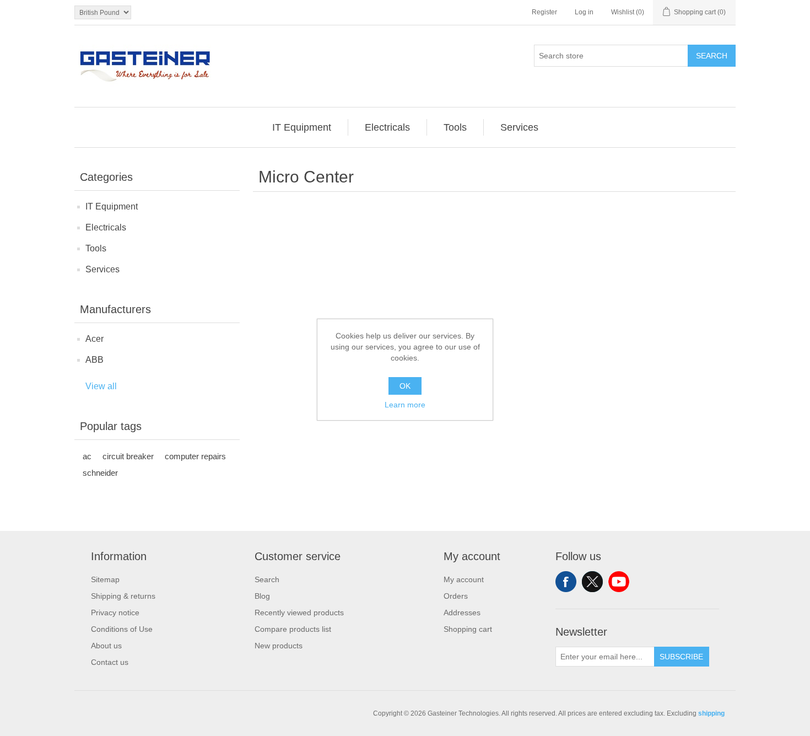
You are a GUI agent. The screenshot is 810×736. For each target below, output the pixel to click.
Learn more (405, 404)
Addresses (462, 612)
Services (102, 269)
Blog (262, 596)
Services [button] (519, 127)
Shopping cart (468, 629)
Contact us (109, 662)
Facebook (565, 581)
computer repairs (195, 456)
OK (405, 386)
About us (106, 645)
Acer (94, 338)
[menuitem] (302, 127)
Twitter (592, 581)
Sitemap (105, 579)
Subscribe (681, 656)
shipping (711, 713)
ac (87, 456)
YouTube (618, 581)
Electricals (105, 227)
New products (279, 645)
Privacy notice (115, 612)
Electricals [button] (387, 127)
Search (711, 55)
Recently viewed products (299, 612)
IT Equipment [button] (301, 127)
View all (101, 386)
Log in (584, 12)
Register (544, 12)
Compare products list (293, 629)
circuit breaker (128, 456)
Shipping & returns (123, 596)
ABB (94, 359)
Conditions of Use (122, 629)
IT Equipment (111, 206)
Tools (95, 248)
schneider (100, 472)
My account (464, 579)
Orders (456, 596)
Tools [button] (455, 127)
